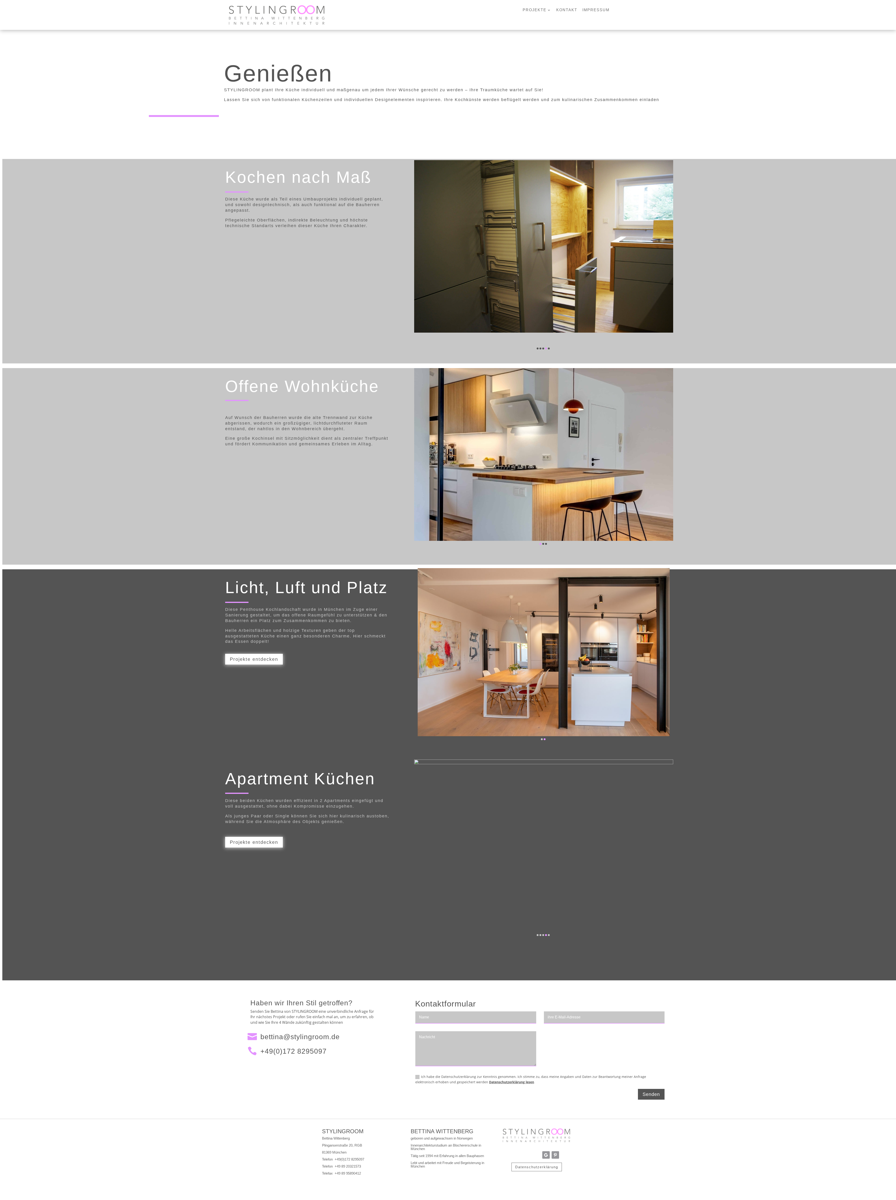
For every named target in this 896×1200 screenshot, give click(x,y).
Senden (651, 1094)
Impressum (595, 10)
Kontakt (566, 10)
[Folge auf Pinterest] (555, 1155)
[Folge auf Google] (546, 1155)
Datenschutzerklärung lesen (511, 1082)
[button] (538, 348)
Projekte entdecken (254, 659)
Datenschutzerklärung (536, 1167)
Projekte (534, 10)
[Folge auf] (518, 1155)
